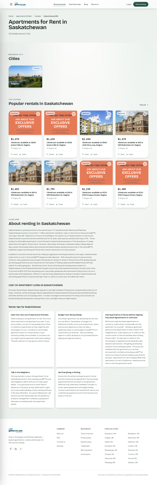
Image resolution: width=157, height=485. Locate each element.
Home (11, 16)
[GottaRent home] (20, 4)
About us (94, 4)
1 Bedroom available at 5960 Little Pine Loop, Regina (94, 143)
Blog (86, 4)
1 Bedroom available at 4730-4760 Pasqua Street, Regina (94, 193)
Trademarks (85, 446)
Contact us (61, 442)
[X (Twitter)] (21, 449)
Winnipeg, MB (110, 462)
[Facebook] (11, 449)
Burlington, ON (133, 433)
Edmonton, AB (133, 438)
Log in (129, 4)
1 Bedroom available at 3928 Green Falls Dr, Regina (23, 143)
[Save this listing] (38, 114)
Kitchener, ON (110, 446)
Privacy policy (86, 438)
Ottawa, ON (109, 454)
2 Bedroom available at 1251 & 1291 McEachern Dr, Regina (24, 193)
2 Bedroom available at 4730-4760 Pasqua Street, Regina (131, 193)
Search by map (75, 4)
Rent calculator (86, 450)
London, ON (132, 446)
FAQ (58, 438)
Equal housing (86, 442)
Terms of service (87, 433)
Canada (38, 16)
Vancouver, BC (110, 458)
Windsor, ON (133, 462)
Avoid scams (85, 454)
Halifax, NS (109, 442)
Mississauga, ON (111, 450)
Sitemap (60, 446)
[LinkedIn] (16, 449)
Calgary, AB (109, 438)
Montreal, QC (133, 450)
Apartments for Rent (24, 16)
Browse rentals (60, 4)
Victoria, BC (132, 458)
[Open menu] (11, 4)
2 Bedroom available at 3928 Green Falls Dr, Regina (59, 143)
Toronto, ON (133, 454)
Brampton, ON (110, 433)
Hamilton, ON (133, 442)
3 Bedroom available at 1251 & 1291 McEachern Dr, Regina (59, 193)
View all (143, 105)
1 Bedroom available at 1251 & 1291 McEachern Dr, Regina (130, 143)
